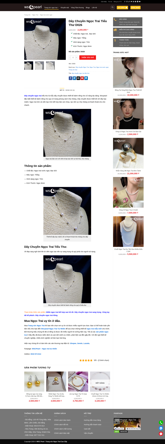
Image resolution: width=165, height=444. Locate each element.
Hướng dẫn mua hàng (92, 420)
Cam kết (87, 429)
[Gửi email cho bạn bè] (78, 78)
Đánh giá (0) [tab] (70, 90)
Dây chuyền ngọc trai (33, 96)
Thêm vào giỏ (87, 57)
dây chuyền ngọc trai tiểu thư (80, 73)
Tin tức (110, 1)
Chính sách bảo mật (62, 433)
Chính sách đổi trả (61, 425)
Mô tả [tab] (62, 90)
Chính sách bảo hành (62, 420)
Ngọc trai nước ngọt (46, 15)
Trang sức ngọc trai (50, 7)
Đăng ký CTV (118, 1)
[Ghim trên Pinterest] (82, 78)
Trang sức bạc (73, 69)
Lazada (86, 343)
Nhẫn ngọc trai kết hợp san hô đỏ (60, 312)
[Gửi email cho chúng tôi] (133, 1)
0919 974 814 (36, 354)
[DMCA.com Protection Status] (121, 431)
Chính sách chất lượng (63, 429)
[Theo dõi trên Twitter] (131, 1)
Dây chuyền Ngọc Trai (82, 67)
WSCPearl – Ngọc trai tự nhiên (44, 349)
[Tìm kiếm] (112, 7)
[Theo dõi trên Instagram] (127, 1)
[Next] (62, 39)
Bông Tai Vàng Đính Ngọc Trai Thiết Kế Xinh (128, 91)
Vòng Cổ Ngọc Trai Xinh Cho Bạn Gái (128, 131)
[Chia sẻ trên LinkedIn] (86, 78)
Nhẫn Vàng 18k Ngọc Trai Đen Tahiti (128, 171)
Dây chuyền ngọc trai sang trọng (87, 312)
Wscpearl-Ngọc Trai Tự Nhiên (53, 329)
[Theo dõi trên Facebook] (125, 1)
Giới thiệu (104, 1)
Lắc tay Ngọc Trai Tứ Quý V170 (78, 395)
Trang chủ (27, 15)
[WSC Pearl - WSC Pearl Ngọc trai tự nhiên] (32, 7)
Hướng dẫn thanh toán (92, 425)
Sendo (79, 343)
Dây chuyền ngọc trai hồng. (46, 315)
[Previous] (27, 39)
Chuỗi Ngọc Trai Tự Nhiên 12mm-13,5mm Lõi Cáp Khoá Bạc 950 (100, 395)
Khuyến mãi (65, 7)
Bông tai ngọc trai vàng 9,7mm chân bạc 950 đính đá (34, 395)
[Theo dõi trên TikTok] (129, 1)
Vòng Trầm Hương (77, 7)
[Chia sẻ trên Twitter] (74, 78)
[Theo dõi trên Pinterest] (135, 1)
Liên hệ (94, 7)
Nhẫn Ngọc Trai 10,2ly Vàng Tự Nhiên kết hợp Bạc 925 (56, 395)
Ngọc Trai (35, 15)
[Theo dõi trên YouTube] (139, 1)
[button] (122, 7)
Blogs (88, 7)
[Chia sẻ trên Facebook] (70, 78)
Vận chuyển (88, 433)
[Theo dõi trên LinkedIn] (137, 1)
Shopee (73, 343)
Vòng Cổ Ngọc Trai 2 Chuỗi (128, 210)
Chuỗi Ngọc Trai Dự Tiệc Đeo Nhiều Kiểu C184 (128, 250)
